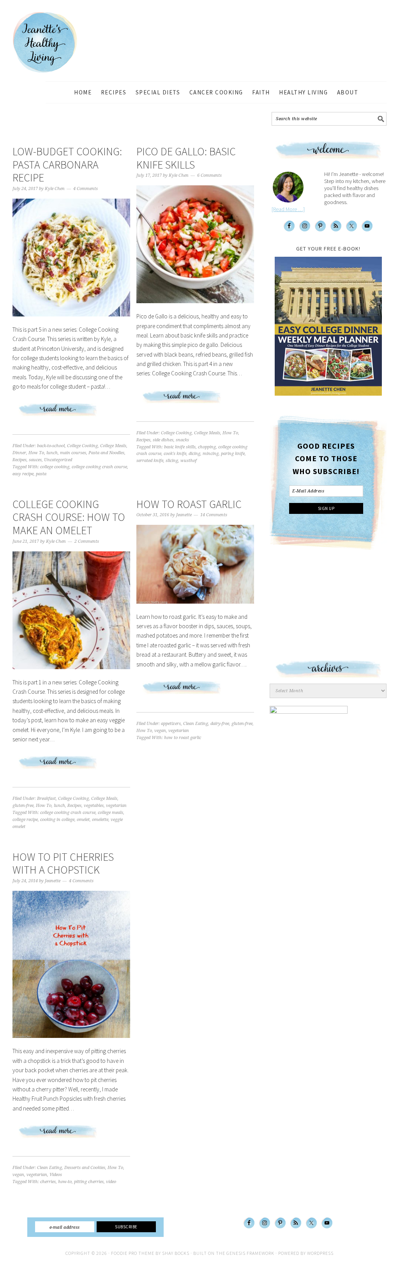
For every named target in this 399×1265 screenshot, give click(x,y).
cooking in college (57, 819)
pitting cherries (89, 1181)
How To (36, 452)
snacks (182, 439)
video (111, 1181)
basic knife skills (180, 447)
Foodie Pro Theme (132, 1253)
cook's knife (175, 453)
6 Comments (209, 175)
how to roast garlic (182, 737)
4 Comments (85, 188)
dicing (194, 453)
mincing (211, 453)
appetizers (171, 723)
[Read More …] (288, 209)
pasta (41, 473)
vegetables (94, 805)
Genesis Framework (250, 1253)
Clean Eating (195, 723)
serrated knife (149, 460)
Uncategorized (58, 459)
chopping (207, 447)
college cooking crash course (99, 466)
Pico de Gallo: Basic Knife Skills (186, 158)
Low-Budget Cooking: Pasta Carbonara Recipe (67, 164)
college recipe (25, 819)
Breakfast (46, 798)
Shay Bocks (175, 1253)
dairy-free (219, 723)
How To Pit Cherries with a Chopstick (63, 863)
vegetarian (116, 805)
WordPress (320, 1253)
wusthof (188, 460)
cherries (48, 1181)
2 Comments (86, 541)
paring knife (233, 453)
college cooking (54, 466)
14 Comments (213, 514)
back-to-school (51, 445)
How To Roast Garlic (189, 504)
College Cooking (82, 445)
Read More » (71, 413)
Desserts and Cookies (84, 1167)
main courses (73, 452)
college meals (110, 812)
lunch (52, 452)
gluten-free (23, 805)
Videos (55, 1174)
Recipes (19, 459)
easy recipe (23, 473)
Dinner (19, 452)
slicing (172, 460)
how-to (65, 1181)
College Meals (113, 445)
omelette (100, 819)
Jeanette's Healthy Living (51, 42)
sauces (35, 459)
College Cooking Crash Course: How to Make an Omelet (68, 517)
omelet (83, 819)
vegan (160, 730)
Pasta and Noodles (106, 452)
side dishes (163, 439)
